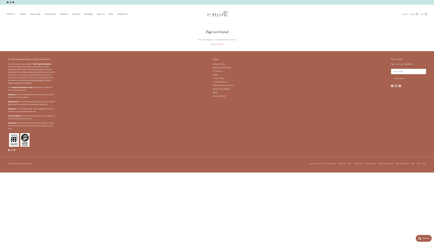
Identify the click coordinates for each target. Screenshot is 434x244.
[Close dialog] (248, 94)
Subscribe (200, 137)
